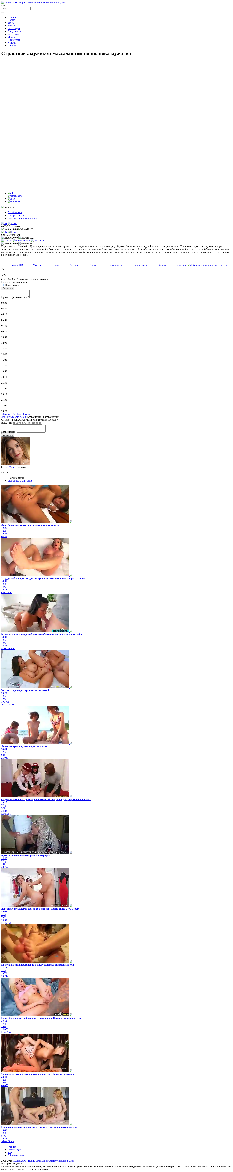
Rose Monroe (8, 648)
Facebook (17, 414)
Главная (12, 17)
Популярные (14, 31)
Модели (12, 37)
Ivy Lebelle (7, 923)
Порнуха (12, 45)
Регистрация (14, 1149)
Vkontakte (6, 414)
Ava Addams (7, 704)
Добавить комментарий (14, 417)
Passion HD (17, 265)
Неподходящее (13, 285)
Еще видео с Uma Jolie (20, 480)
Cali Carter (6, 592)
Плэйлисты (14, 39)
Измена (56, 265)
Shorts (11, 22)
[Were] (15, 464)
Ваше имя (6, 422)
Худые (92, 265)
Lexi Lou (6, 813)
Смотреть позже (16, 215)
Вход (10, 1152)
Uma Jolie (182, 265)
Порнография (140, 265)
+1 (4, 467)
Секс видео (14, 28)
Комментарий (8, 431)
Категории (13, 34)
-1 (7, 467)
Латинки (74, 265)
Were (11, 467)
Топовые (12, 25)
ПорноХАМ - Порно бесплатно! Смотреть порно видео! (43, 1160)
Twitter (26, 414)
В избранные (15, 212)
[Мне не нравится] (12, 223)
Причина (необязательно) (15, 297)
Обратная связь (16, 1155)
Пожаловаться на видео (14, 282)
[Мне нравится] (4, 223)
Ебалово (162, 265)
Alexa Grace (7, 1141)
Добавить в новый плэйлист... (24, 218)
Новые (11, 20)
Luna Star (6, 1032)
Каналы (12, 42)
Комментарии (34, 417)
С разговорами (115, 265)
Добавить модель (218, 265)
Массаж (37, 265)
